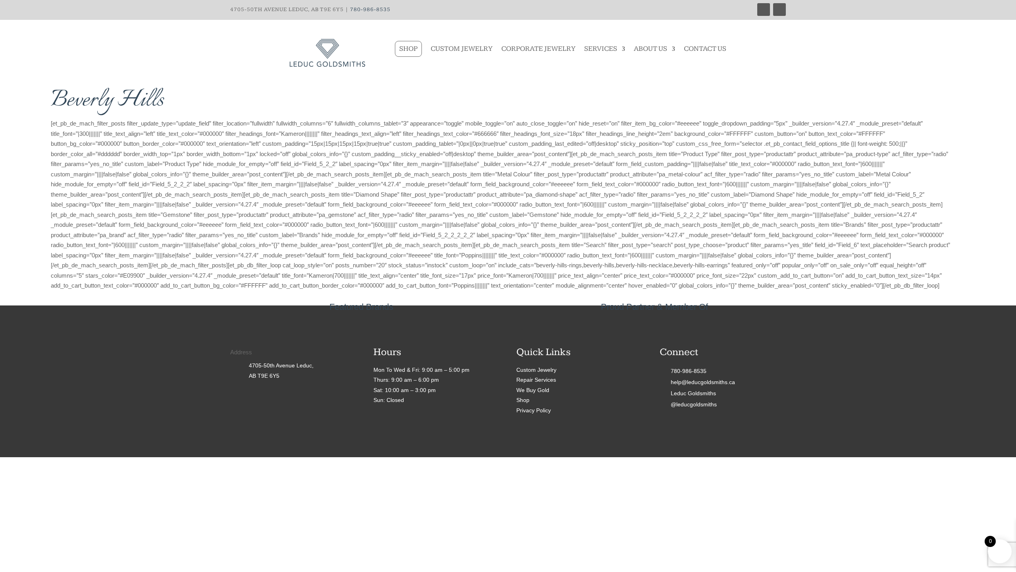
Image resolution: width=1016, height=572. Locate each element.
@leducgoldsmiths (694, 404)
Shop (408, 48)
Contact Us (705, 48)
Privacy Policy (533, 410)
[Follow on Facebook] (763, 9)
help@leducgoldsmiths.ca (703, 382)
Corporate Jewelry (538, 48)
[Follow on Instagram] (779, 9)
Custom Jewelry (462, 48)
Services (600, 48)
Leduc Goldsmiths (693, 393)
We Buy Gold (532, 390)
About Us (650, 48)
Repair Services (536, 380)
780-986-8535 (370, 9)
